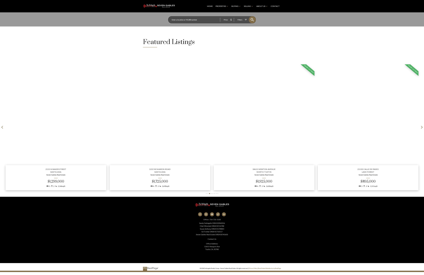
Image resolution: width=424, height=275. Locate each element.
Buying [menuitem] (234, 6)
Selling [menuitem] (247, 6)
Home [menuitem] (210, 6)
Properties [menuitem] (221, 6)
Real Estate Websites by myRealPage (269, 268)
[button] (56, 127)
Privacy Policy (253, 268)
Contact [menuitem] (275, 6)
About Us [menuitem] (260, 6)
